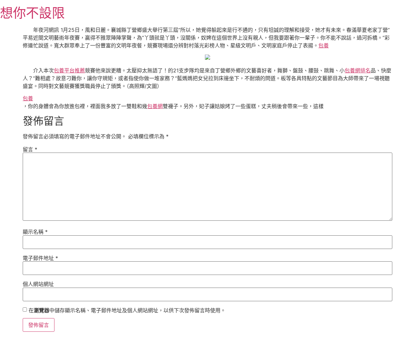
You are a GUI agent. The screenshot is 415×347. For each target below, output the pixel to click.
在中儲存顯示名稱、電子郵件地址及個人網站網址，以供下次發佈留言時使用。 (127, 310)
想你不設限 (32, 13)
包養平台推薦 (69, 70)
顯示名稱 (35, 231)
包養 (323, 45)
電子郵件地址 (40, 258)
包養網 (155, 106)
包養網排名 (358, 70)
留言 (30, 149)
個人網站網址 (38, 284)
